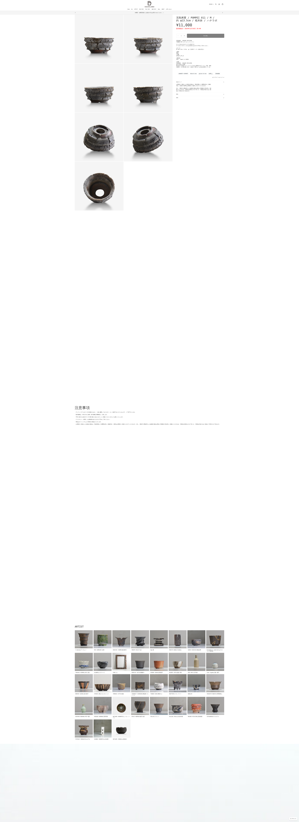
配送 (177, 94)
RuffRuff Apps (217, 77)
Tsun (223, 77)
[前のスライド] (75, 12)
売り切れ (205, 35)
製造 (177, 97)
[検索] (216, 4)
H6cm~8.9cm (193, 73)
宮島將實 (217, 73)
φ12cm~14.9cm (202, 73)
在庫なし (211, 73)
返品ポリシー (179, 82)
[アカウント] (219, 4)
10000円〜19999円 (183, 73)
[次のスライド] (222, 12)
